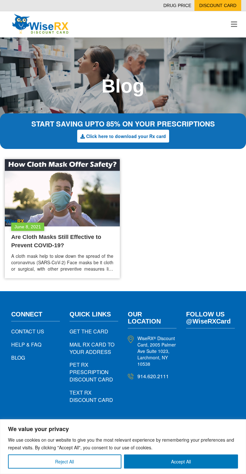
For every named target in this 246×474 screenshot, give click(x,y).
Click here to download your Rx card (126, 136)
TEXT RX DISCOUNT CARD (91, 396)
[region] (123, 446)
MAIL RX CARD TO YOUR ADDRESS (92, 348)
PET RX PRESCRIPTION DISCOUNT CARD (91, 372)
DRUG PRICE (177, 5)
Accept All (181, 461)
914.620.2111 (153, 376)
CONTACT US (27, 331)
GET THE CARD (89, 331)
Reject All (64, 461)
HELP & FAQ (26, 344)
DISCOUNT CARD (217, 5)
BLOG (18, 357)
